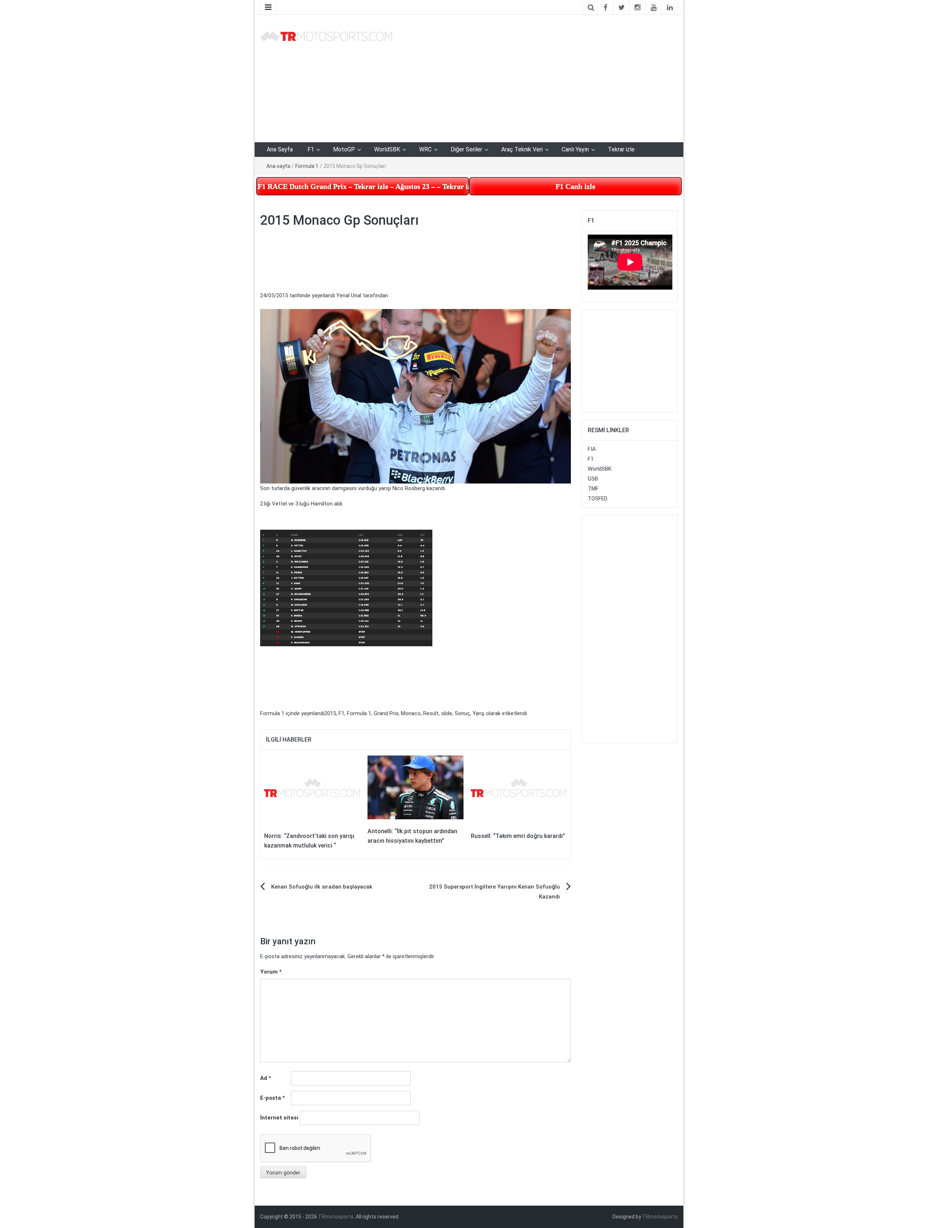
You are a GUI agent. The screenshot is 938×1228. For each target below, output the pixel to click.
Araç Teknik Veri (522, 149)
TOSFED (598, 498)
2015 (330, 713)
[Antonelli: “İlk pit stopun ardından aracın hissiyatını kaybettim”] (416, 787)
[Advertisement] (106, 83)
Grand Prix (386, 713)
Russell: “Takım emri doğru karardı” (518, 835)
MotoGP (344, 149)
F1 (310, 149)
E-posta (272, 1098)
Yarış (478, 713)
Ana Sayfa (280, 149)
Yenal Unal (348, 295)
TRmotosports (336, 1217)
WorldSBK (387, 149)
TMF (593, 488)
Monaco (411, 713)
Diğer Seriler (466, 149)
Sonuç (462, 713)
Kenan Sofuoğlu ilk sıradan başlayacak (321, 886)
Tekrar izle (621, 149)
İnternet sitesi (279, 1117)
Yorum (271, 971)
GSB (593, 478)
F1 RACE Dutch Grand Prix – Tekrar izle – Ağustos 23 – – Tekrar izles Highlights (363, 186)
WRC (425, 149)
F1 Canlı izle (575, 186)
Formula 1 (306, 166)
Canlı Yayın (575, 149)
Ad (265, 1078)
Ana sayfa (278, 166)
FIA (592, 449)
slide (446, 713)
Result (431, 713)
